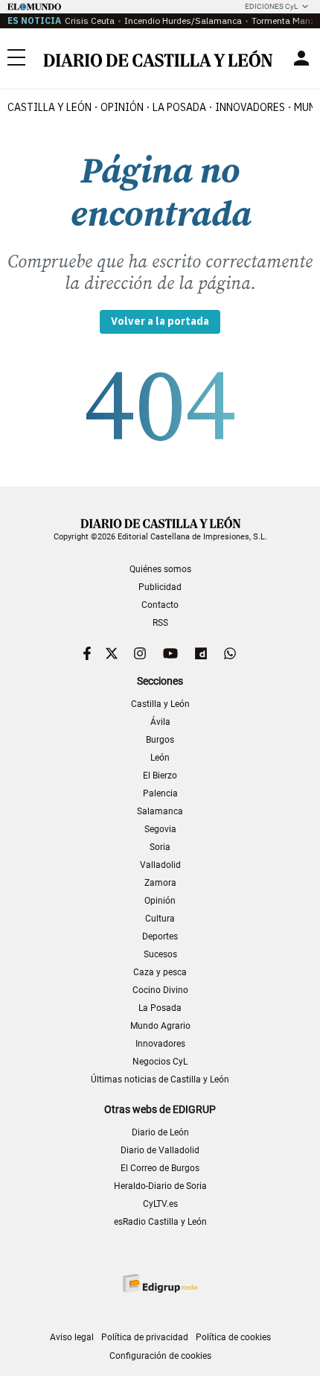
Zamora (160, 883)
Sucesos (160, 954)
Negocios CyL (160, 1061)
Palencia (160, 793)
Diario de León (160, 1132)
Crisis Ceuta (90, 20)
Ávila (160, 722)
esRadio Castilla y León (160, 1222)
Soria (160, 847)
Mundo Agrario (160, 1026)
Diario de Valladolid (160, 1150)
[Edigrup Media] (160, 1283)
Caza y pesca (160, 972)
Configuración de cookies (160, 1356)
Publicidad (160, 587)
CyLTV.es (160, 1204)
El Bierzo (160, 775)
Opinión (122, 107)
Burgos (160, 740)
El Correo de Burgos (160, 1168)
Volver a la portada (160, 321)
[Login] (301, 58)
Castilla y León (49, 107)
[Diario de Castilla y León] (157, 58)
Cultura (160, 918)
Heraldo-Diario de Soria (160, 1186)
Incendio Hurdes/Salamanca (183, 20)
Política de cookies (233, 1337)
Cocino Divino (160, 990)
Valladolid (160, 865)
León (160, 757)
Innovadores (250, 107)
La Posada (179, 107)
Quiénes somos (160, 569)
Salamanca (160, 811)
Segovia (160, 829)
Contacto (160, 605)
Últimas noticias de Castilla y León (160, 1079)
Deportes (160, 936)
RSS (160, 623)
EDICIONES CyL (271, 6)
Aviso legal (72, 1337)
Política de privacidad (144, 1337)
